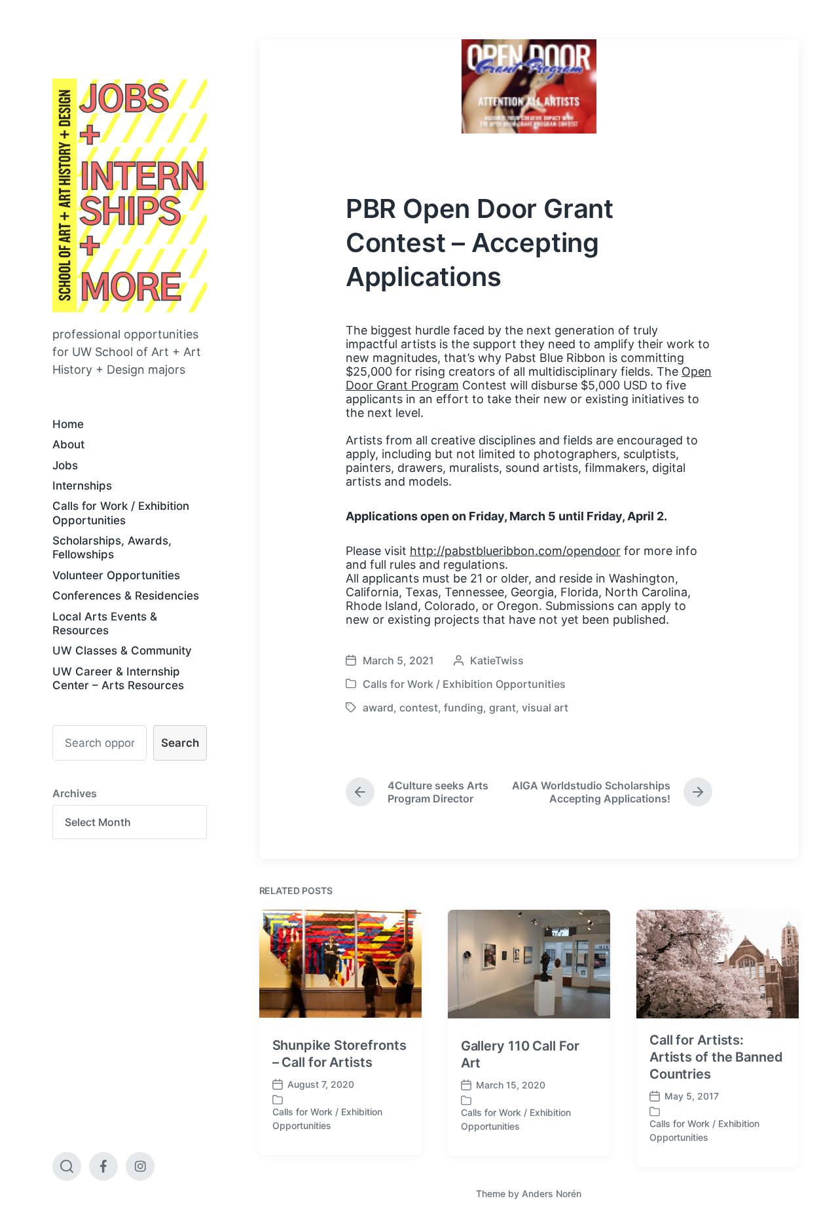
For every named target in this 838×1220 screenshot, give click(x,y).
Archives (74, 793)
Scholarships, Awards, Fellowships (112, 547)
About (68, 444)
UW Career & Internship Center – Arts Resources (118, 678)
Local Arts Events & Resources (104, 623)
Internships (82, 485)
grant (502, 707)
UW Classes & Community (122, 650)
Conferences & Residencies (125, 595)
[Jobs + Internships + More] (129, 195)
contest (418, 707)
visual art (545, 707)
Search (180, 742)
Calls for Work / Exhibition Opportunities (120, 512)
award (378, 707)
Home (68, 424)
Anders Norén (551, 1193)
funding (463, 707)
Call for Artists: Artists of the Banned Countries (716, 1057)
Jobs (65, 465)
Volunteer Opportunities (116, 575)
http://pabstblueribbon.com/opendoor (515, 551)
